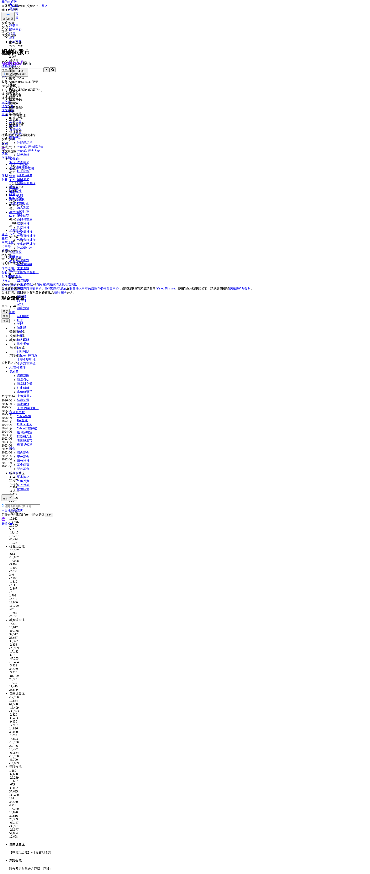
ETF (20, 320)
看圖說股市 (24, 440)
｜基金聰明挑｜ (28, 359)
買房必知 (23, 379)
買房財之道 (24, 383)
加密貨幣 (23, 308)
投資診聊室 (24, 432)
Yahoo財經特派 (27, 355)
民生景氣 (23, 344)
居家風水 (23, 404)
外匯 (20, 335)
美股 (20, 323)
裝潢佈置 (23, 400)
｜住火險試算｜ (28, 408)
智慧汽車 (15, 270)
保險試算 (23, 489)
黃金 (20, 331)
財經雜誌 (23, 351)
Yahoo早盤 (24, 416)
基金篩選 (23, 464)
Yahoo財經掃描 (27, 428)
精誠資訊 (60, 292)
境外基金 (23, 456)
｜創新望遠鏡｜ (28, 363)
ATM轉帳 (23, 485)
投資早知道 (24, 444)
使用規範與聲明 (240, 288)
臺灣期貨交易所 (55, 288)
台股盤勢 (23, 316)
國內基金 (23, 452)
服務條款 (27, 284)
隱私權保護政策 (47, 284)
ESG (20, 347)
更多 (5, 498)
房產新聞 (23, 375)
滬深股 (21, 296)
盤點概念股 (24, 436)
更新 (48, 514)
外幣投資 (23, 481)
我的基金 (23, 468)
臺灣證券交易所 (31, 288)
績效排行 (23, 460)
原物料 (21, 300)
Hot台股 (22, 420)
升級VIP (7, 523)
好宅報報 (23, 387)
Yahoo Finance (165, 288)
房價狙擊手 (24, 392)
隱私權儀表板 (67, 284)
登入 (45, 6)
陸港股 (21, 327)
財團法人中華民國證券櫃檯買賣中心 (94, 288)
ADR (20, 304)
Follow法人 (24, 424)
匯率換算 (23, 477)
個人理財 (23, 340)
